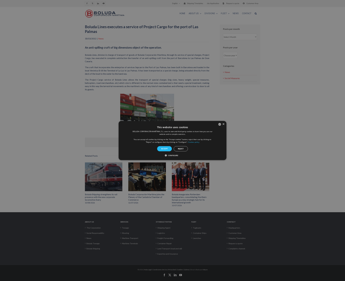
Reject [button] (181, 148)
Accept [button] (164, 148)
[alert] (172, 140)
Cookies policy (193, 142)
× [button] (223, 124)
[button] (172, 155)
